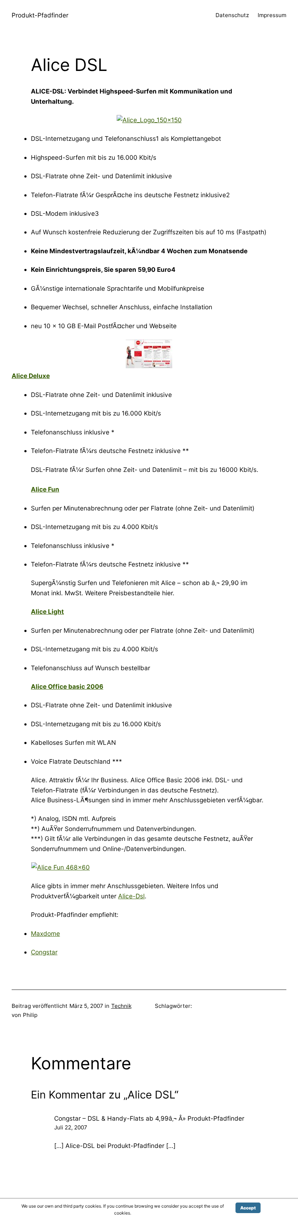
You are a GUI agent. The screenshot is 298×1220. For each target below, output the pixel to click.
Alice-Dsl (131, 896)
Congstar (44, 952)
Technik (121, 1005)
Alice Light (47, 611)
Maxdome (45, 933)
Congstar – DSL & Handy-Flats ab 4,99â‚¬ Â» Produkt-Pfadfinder (149, 1118)
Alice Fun (45, 489)
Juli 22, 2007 (70, 1127)
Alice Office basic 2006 (67, 686)
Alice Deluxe (31, 375)
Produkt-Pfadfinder (40, 15)
